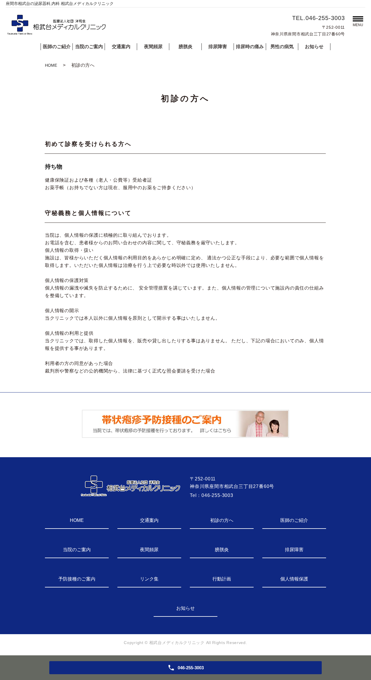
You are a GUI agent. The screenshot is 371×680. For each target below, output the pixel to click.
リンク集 (149, 578)
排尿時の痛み (250, 46)
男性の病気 (282, 46)
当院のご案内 (89, 46)
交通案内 (121, 46)
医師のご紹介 (57, 46)
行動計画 (221, 578)
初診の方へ (221, 520)
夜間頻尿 (153, 46)
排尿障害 (217, 46)
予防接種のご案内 (76, 578)
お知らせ (314, 46)
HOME (51, 65)
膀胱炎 (185, 46)
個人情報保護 (294, 578)
